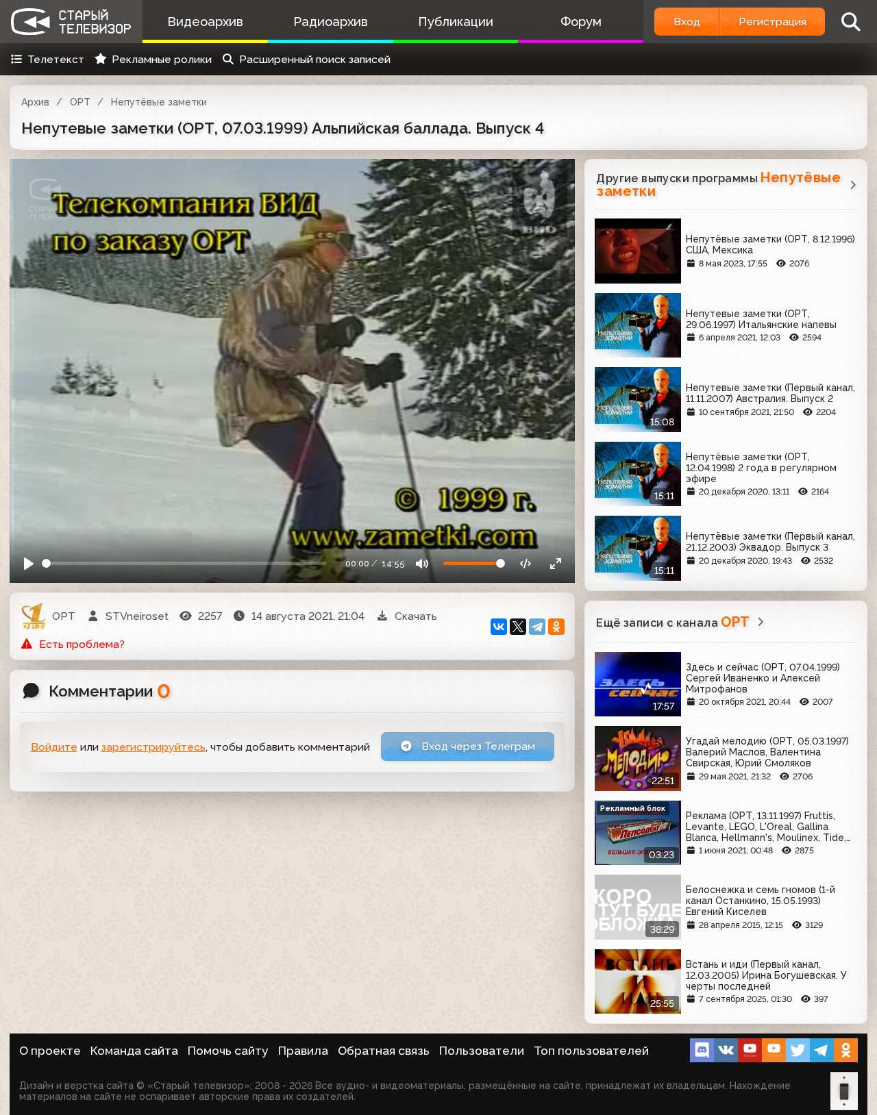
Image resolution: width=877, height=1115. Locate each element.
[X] (518, 626)
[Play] (29, 563)
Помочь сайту (228, 1050)
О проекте (50, 1050)
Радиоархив (330, 21)
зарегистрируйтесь (153, 746)
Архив (35, 102)
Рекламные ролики (162, 59)
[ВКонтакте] (499, 626)
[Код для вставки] (526, 563)
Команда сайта (134, 1050)
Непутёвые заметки (159, 102)
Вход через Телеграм (477, 746)
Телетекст (55, 59)
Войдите (54, 746)
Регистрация (772, 21)
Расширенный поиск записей (315, 59)
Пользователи (481, 1050)
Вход (687, 21)
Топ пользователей (591, 1050)
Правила (303, 1050)
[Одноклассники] (556, 626)
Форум (581, 21)
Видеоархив (205, 21)
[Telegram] (537, 626)
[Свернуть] (556, 563)
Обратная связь (384, 1050)
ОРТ (80, 102)
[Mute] (422, 563)
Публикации (455, 21)
